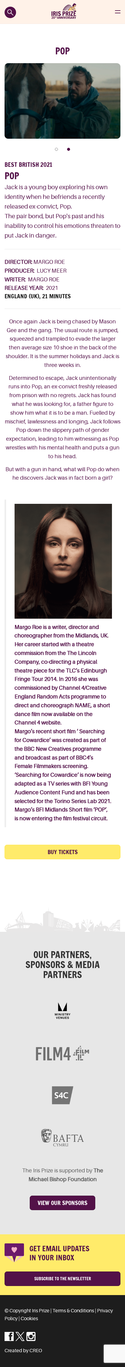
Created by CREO (23, 1350)
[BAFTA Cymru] (62, 1137)
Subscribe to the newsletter (62, 1279)
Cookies (29, 1318)
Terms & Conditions (73, 1311)
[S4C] (62, 1095)
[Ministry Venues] (62, 1011)
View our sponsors (62, 1203)
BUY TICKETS (63, 852)
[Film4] (62, 1053)
